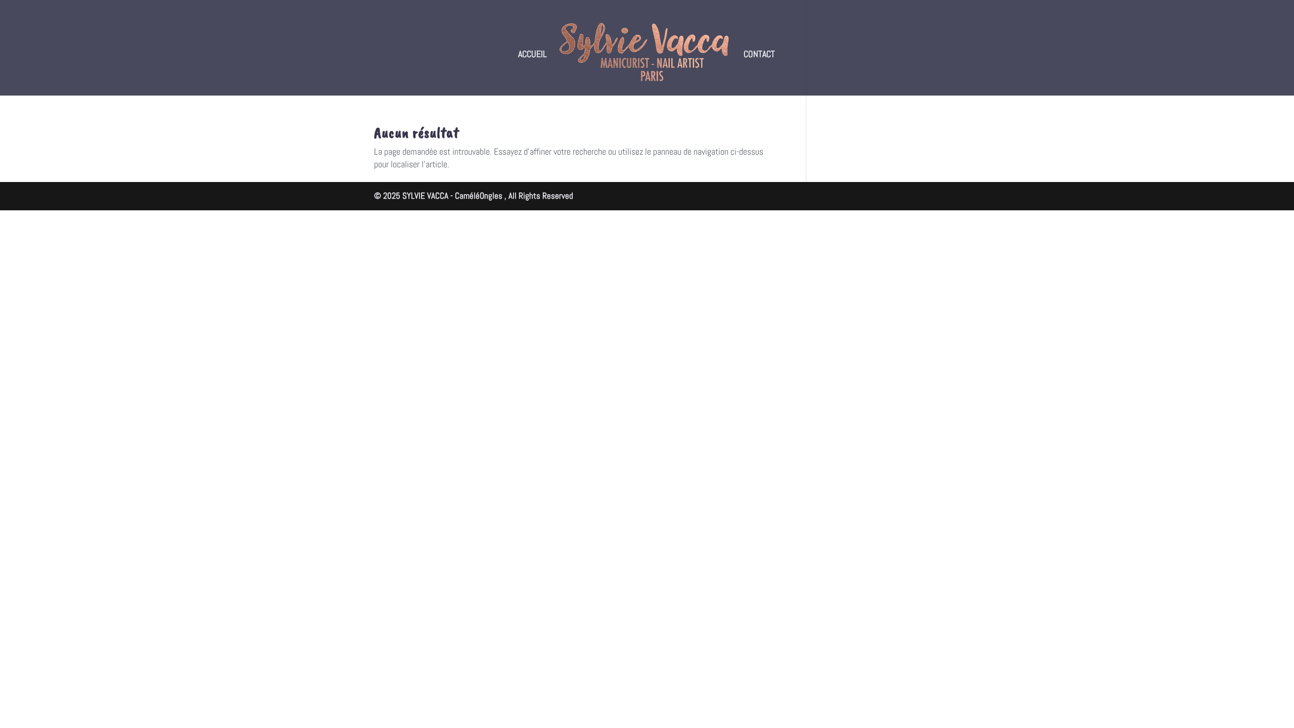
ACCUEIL (532, 55)
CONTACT (759, 55)
